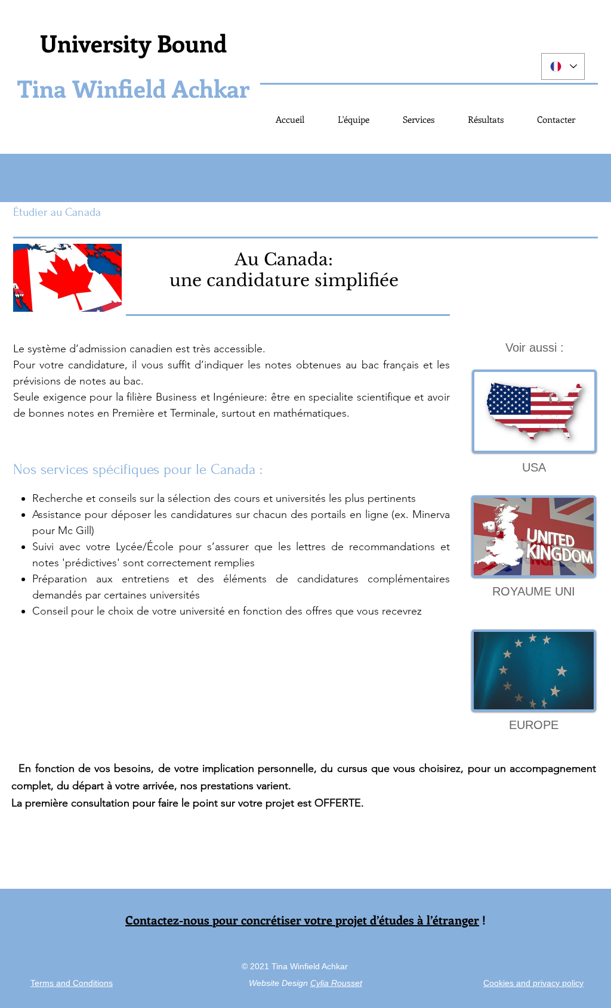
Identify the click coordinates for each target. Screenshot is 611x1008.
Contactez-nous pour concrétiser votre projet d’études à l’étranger (302, 919)
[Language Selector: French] (563, 66)
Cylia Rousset (336, 983)
